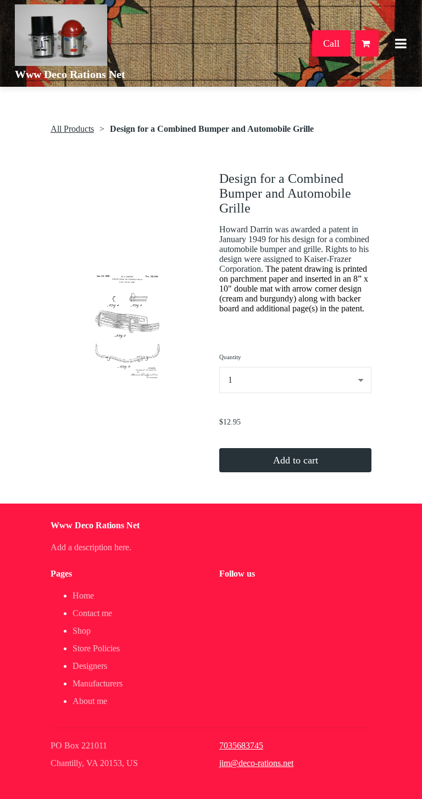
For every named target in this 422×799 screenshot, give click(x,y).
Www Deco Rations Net (70, 74)
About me (90, 701)
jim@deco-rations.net (256, 763)
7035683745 (241, 745)
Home (83, 595)
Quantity (230, 357)
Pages (61, 573)
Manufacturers (98, 683)
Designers (90, 666)
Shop (82, 630)
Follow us (237, 573)
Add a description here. (91, 547)
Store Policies (96, 648)
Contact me (92, 613)
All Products (72, 128)
